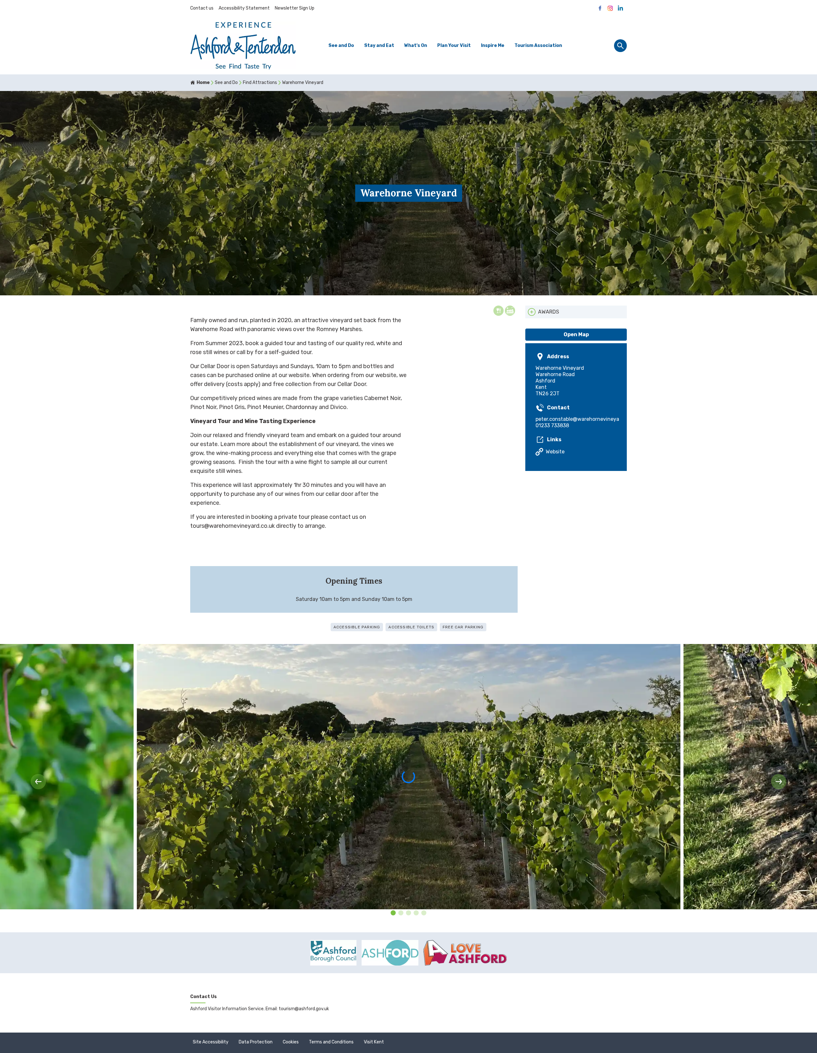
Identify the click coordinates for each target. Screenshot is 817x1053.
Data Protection (256, 1042)
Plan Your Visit (454, 45)
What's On (415, 45)
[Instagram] (610, 8)
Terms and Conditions (331, 1042)
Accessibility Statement (244, 8)
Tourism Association (538, 45)
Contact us (202, 8)
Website (555, 452)
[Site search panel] (620, 45)
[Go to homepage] (243, 45)
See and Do (341, 45)
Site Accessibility (211, 1042)
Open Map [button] (576, 334)
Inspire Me (492, 45)
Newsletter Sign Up (294, 8)
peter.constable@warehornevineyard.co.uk (576, 419)
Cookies (291, 1042)
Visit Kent (374, 1042)
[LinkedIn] (620, 8)
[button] (38, 781)
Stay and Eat (379, 45)
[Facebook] (600, 8)
